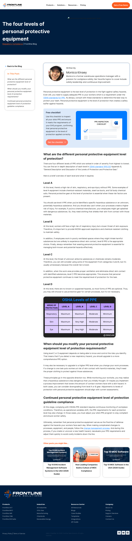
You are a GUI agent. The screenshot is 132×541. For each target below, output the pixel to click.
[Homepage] (23, 492)
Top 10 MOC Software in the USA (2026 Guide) (116, 466)
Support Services (111, 513)
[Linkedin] (119, 533)
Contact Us (109, 519)
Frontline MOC (7, 511)
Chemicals (41, 516)
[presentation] (101, 125)
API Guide (74, 522)
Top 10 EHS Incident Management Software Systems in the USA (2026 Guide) (57, 469)
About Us (108, 508)
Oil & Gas (40, 511)
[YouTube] (123, 533)
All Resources (76, 508)
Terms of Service (19, 533)
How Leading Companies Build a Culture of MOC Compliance (86, 468)
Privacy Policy (7, 533)
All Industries (42, 508)
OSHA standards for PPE (54, 98)
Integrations (75, 519)
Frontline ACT (7, 508)
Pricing (83, 5)
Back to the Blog (14, 66)
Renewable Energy (44, 519)
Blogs (73, 511)
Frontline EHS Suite (9, 519)
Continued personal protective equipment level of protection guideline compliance (19, 103)
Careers (108, 516)
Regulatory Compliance (12, 44)
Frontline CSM (7, 516)
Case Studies (76, 513)
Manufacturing (42, 513)
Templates (75, 516)
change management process (97, 428)
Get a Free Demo (121, 5)
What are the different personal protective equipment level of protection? (19, 81)
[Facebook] (128, 533)
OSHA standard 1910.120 (100, 167)
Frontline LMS (7, 513)
